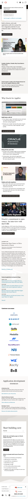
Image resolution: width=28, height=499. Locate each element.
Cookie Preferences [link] (5, 488)
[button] (2, 2)
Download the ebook (6, 73)
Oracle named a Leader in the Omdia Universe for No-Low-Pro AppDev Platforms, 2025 (13, 82)
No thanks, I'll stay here (9, 14)
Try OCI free (6, 449)
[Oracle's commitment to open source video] (14, 209)
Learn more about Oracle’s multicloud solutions (11, 195)
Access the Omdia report (7, 89)
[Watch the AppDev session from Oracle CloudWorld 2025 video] (14, 45)
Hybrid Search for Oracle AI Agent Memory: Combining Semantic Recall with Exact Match (12, 281)
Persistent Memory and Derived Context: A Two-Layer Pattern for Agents (13, 296)
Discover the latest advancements (9, 411)
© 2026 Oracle (4, 486)
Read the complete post (7, 269)
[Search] (17, 2)
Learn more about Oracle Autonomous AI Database (11, 163)
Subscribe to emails (5, 490)
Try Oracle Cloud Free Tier (7, 34)
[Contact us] (25, 2)
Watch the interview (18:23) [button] (7, 233)
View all (3, 300)
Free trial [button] (5, 430)
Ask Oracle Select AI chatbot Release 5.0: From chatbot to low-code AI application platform (12, 286)
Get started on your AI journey (9, 393)
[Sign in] (23, 2)
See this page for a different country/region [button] (13, 18)
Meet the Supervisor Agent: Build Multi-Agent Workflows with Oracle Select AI (12, 291)
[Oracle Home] (5, 2)
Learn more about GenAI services (8, 131)
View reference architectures (8, 402)
